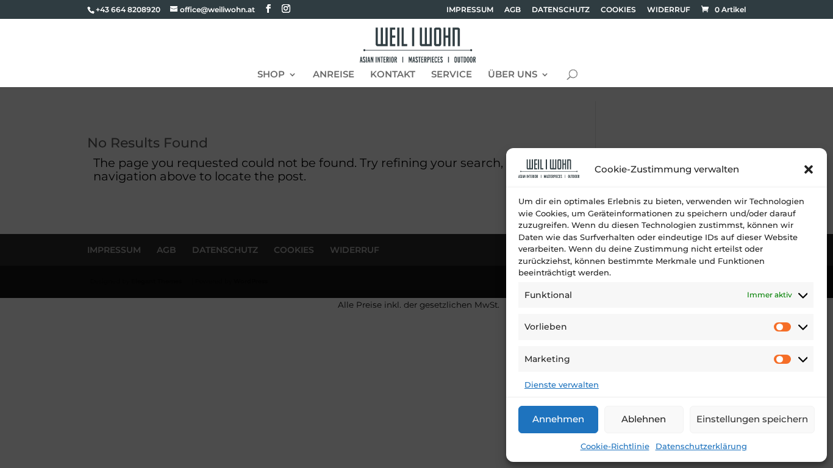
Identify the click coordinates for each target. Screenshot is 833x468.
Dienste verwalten (561, 384)
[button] (809, 169)
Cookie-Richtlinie (615, 446)
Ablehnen (643, 419)
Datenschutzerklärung (701, 446)
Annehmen (558, 419)
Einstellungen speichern (752, 419)
